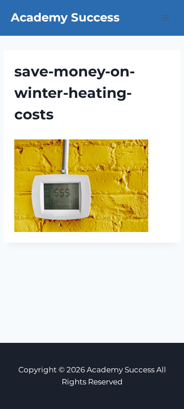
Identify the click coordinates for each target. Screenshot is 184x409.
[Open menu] (165, 18)
